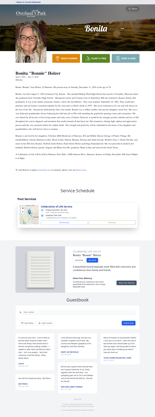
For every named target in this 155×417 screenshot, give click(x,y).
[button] (29, 212)
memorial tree (45, 169)
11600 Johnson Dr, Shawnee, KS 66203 (61, 218)
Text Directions (64, 223)
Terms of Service (84, 406)
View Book (79, 260)
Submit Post (128, 323)
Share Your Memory (127, 283)
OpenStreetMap (80, 410)
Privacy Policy (70, 406)
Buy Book (92, 260)
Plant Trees (112, 223)
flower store (81, 169)
